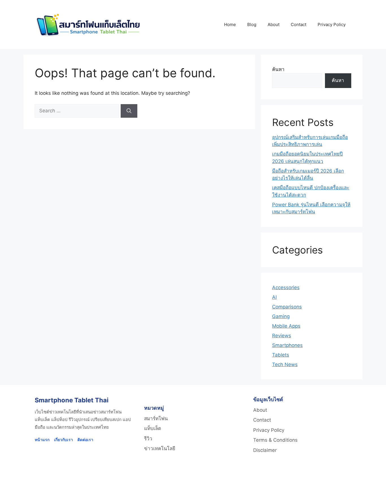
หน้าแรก (42, 439)
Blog (251, 24)
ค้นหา (278, 69)
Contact (298, 24)
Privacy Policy (332, 24)
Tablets (280, 355)
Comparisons (287, 307)
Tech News (285, 364)
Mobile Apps (286, 326)
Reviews (281, 335)
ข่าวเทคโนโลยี (159, 448)
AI (274, 297)
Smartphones (287, 345)
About (273, 24)
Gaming (281, 316)
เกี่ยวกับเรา (63, 439)
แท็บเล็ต (152, 428)
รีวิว (148, 438)
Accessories (286, 287)
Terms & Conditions (275, 440)
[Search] (129, 111)
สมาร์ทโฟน (156, 418)
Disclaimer (265, 450)
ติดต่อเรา (85, 439)
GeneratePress (265, 473)
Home (230, 24)
